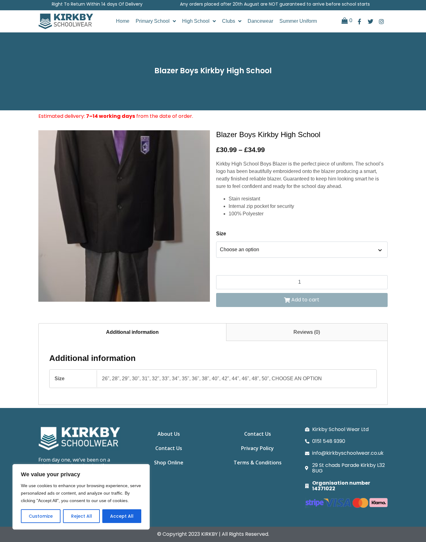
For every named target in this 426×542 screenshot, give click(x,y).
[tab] (132, 332)
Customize (41, 516)
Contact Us (168, 448)
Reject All (81, 516)
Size (221, 233)
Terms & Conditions (258, 462)
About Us (168, 433)
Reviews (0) (306, 332)
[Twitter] (370, 21)
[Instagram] (381, 21)
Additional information (132, 332)
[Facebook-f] (359, 21)
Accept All (121, 516)
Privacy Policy (257, 448)
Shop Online (168, 462)
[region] (81, 497)
